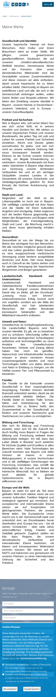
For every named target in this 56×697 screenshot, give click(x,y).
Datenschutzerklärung (33, 658)
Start (4, 16)
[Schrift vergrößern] (20, 4)
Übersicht (44, 664)
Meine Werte (26, 16)
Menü (47, 4)
